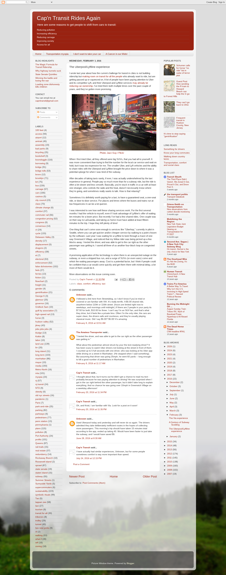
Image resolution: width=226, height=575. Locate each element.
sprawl (38, 465)
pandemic (40, 399)
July (172, 394)
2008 (170, 470)
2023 (170, 354)
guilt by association (44, 310)
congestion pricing (44, 219)
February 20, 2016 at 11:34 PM (91, 392)
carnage (39, 189)
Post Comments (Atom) (94, 483)
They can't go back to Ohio (183, 103)
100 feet (39, 130)
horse (38, 318)
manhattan (40, 358)
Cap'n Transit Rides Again (68, 18)
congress (39, 222)
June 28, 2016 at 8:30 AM (88, 438)
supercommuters (43, 487)
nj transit (39, 384)
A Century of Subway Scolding (179, 423)
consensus (40, 226)
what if (38, 539)
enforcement (41, 263)
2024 (170, 350)
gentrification (41, 292)
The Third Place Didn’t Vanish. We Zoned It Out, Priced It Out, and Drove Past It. (178, 183)
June (172, 398)
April (172, 406)
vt (36, 532)
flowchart (39, 281)
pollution (39, 432)
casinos (39, 196)
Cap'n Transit (83, 373)
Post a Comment (81, 464)
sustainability (41, 491)
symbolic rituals (42, 495)
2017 (170, 375)
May (172, 402)
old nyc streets (42, 395)
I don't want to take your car (87, 54)
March (173, 410)
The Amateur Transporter (89, 332)
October (174, 386)
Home (38, 54)
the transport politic (177, 194)
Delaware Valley (43, 237)
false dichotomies (43, 266)
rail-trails (39, 447)
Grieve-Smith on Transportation (175, 205)
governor (39, 303)
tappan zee (40, 502)
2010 (170, 462)
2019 (170, 366)
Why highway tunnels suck (48, 71)
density (38, 241)
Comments (44, 117)
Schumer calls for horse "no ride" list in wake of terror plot (183, 70)
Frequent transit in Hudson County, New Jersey (182, 123)
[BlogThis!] (124, 279)
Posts (42, 112)
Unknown (81, 295)
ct (36, 230)
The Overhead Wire (177, 259)
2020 (170, 362)
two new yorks (42, 528)
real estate (40, 450)
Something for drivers (174, 149)
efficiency (96, 284)
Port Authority (41, 436)
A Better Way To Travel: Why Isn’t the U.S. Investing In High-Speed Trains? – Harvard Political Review (177, 291)
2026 (170, 346)
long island (40, 351)
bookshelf (40, 156)
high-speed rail (42, 314)
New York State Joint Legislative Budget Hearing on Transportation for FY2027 (176, 229)
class (79, 284)
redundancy (41, 454)
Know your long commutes (177, 153)
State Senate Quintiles (46, 74)
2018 (170, 370)
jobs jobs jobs (42, 329)
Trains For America (176, 284)
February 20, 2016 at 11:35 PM (91, 409)
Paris (37, 403)
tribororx (39, 517)
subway (39, 476)
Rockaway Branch (44, 458)
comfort (87, 284)
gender (38, 289)
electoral (39, 259)
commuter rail (42, 215)
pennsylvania (41, 425)
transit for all (41, 513)
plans (38, 428)
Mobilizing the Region (174, 220)
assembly (40, 145)
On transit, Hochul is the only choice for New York (178, 250)
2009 (170, 466)
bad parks (40, 149)
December (175, 382)
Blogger (130, 563)
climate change (42, 207)
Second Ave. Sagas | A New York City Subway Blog (177, 244)
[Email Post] (116, 279)
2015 (170, 441)
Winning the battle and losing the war (46, 79)
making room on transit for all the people (102, 76)
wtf (36, 542)
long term (40, 355)
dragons (39, 248)
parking (39, 410)
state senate (41, 469)
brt (36, 182)
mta (37, 373)
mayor (38, 362)
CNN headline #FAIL (176, 331)
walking (39, 535)
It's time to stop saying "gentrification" (174, 135)
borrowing (40, 163)
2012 (170, 454)
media (38, 366)
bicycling (39, 152)
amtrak (38, 141)
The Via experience (178, 418)
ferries (38, 274)
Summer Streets (43, 480)
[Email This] (121, 279)
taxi (103, 284)
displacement (41, 244)
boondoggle (41, 160)
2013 (170, 449)
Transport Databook (175, 197)
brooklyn (39, 178)
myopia (38, 377)
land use (39, 344)
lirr (36, 347)
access (38, 134)
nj (36, 380)
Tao (37, 498)
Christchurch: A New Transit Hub (176, 275)
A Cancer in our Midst (116, 54)
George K (40, 296)
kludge (38, 333)
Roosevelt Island (43, 462)
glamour (39, 300)
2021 (170, 358)
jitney (37, 325)
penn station (41, 421)
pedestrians (41, 417)
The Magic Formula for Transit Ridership (46, 65)
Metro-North (41, 369)
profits (38, 439)
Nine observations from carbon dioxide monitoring (178, 210)
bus (37, 185)
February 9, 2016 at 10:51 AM (90, 323)
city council (40, 200)
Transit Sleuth (174, 177)
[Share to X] (127, 279)
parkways (40, 414)
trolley (38, 520)
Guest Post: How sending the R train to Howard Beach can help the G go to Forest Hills (177, 89)
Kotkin (38, 336)
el (36, 255)
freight (38, 285)
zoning (38, 546)
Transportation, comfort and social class (175, 164)
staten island (41, 473)
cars (37, 193)
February (174, 415)
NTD (37, 388)
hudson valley (42, 322)
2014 (170, 445)
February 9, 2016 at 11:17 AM (90, 363)
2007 (170, 474)
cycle (37, 233)
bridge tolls (40, 171)
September (175, 390)
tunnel (38, 524)
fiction (38, 277)
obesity (38, 392)
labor (37, 340)
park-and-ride (42, 406)
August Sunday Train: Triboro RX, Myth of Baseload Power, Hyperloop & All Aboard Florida (177, 314)
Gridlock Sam (41, 307)
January (174, 436)
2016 (170, 379)
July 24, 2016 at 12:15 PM (89, 458)
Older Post (150, 476)
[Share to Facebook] (130, 279)
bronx (38, 174)
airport (38, 137)
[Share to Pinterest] (133, 279)
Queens (39, 443)
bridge (38, 167)
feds (37, 270)
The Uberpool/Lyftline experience (179, 430)
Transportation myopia (57, 54)
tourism (39, 509)
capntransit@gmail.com (46, 101)
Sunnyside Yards (43, 484)
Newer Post (77, 476)
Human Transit (174, 271)
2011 (169, 458)
